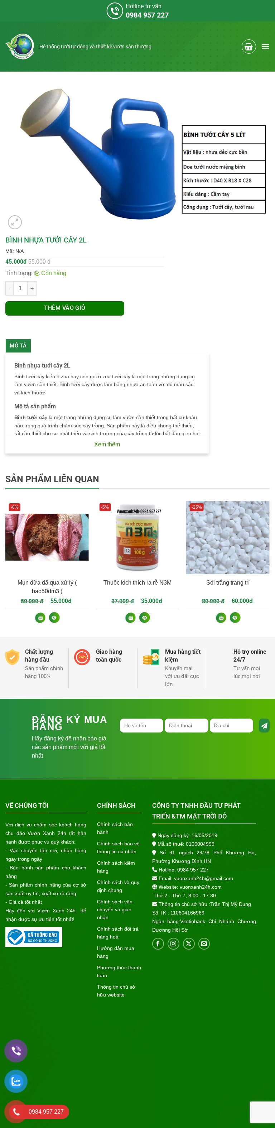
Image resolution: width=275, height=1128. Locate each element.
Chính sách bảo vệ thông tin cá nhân (118, 847)
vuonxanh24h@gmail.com (203, 878)
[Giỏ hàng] (249, 46)
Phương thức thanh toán (119, 971)
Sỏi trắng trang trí (228, 583)
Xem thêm (107, 444)
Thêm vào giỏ (65, 308)
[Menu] (265, 46)
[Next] (269, 568)
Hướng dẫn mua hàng (115, 952)
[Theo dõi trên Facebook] (158, 944)
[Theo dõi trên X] (189, 944)
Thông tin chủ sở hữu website (116, 991)
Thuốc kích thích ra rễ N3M (137, 583)
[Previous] (5, 568)
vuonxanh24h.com (201, 887)
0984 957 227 (193, 870)
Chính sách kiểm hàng (116, 867)
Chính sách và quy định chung (118, 886)
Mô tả (18, 345)
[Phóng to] (15, 222)
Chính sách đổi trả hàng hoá (118, 933)
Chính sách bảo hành (115, 828)
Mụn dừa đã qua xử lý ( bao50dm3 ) (47, 587)
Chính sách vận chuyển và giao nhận (114, 909)
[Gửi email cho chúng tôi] (204, 944)
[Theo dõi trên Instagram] (173, 944)
